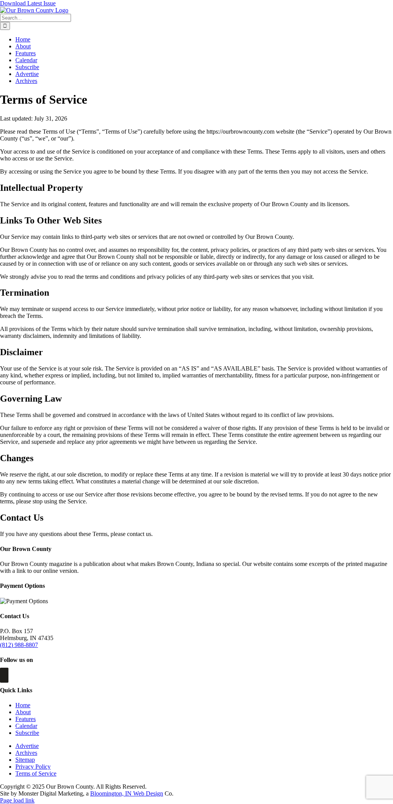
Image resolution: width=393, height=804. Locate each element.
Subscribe (27, 733)
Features (25, 719)
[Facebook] (4, 675)
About (23, 712)
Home (22, 705)
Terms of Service (35, 773)
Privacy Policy (33, 766)
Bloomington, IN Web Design (126, 793)
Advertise (27, 746)
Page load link (17, 800)
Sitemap (25, 759)
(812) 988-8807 (19, 645)
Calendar (26, 726)
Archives (26, 752)
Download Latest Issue (28, 3)
